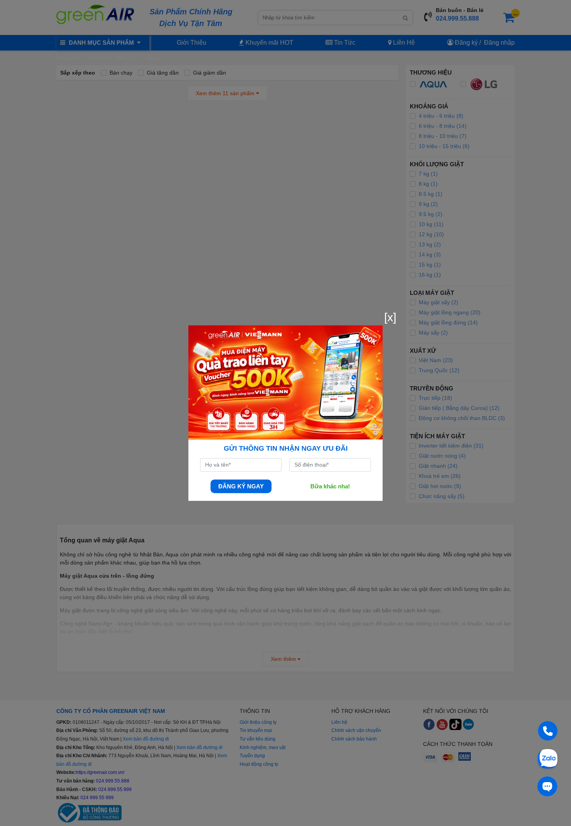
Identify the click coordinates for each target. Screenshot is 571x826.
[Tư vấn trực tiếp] (547, 786)
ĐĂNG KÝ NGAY (241, 486)
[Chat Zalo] (547, 758)
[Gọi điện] (547, 731)
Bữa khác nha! (330, 486)
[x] (390, 317)
